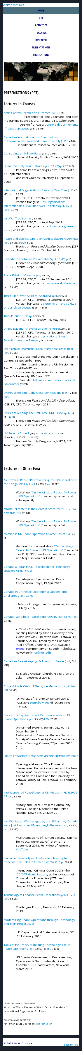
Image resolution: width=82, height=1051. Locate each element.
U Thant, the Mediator (46, 686)
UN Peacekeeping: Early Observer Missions (32, 393)
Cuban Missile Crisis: (18, 686)
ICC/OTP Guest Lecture (31, 874)
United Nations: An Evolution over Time (29, 328)
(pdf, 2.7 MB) (52, 166)
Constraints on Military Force (23, 153)
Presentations (41, 47)
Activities (41, 25)
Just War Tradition (15, 218)
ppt (62, 166)
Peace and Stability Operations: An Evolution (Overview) (41, 239)
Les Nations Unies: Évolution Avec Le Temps (35, 338)
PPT (6, 690)
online (38, 652)
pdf (54, 113)
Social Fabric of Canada (19, 275)
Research (41, 40)
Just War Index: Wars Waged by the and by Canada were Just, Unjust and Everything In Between (41, 823)
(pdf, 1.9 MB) (24, 570)
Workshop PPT (45, 1023)
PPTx (46, 719)
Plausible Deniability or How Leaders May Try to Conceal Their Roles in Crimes (35, 860)
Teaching (41, 33)
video (46, 702)
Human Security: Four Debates (24, 166)
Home (41, 10)
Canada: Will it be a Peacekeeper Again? (31, 617)
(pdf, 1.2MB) (34, 259)
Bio (41, 18)
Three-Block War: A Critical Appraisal (28, 296)
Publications (41, 55)
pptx (12, 194)
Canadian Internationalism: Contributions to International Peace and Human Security (32, 139)
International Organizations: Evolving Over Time (36, 190)
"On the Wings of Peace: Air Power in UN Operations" (46, 548)
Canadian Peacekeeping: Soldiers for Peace (34, 661)
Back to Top (71, 1044)
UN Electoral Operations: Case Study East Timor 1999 (38, 348)
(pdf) (48, 652)
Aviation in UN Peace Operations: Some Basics (34, 534)
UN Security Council (17, 433)
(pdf (31, 719)
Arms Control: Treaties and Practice (27, 113)
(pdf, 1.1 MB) (65, 616)
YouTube (36, 702)
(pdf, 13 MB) (68, 686)
